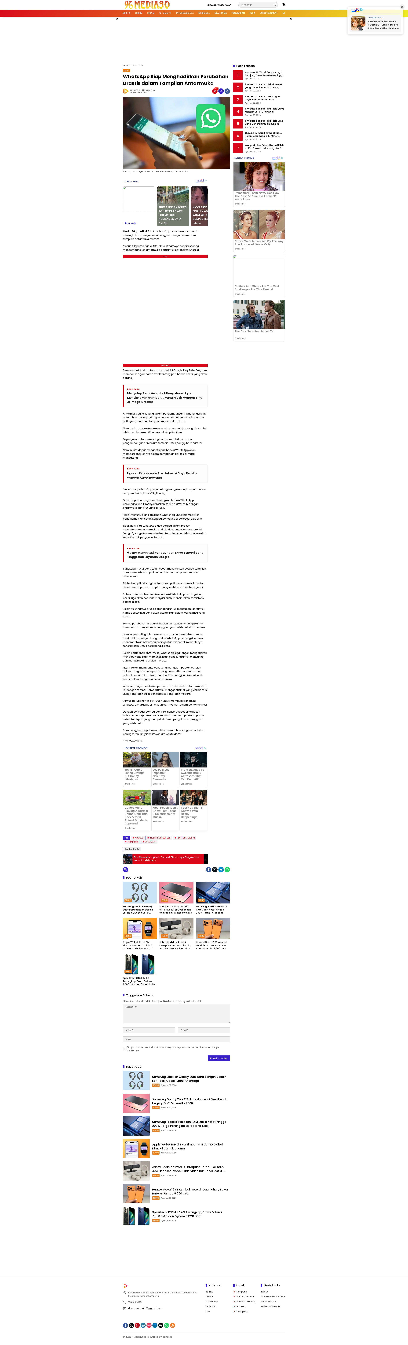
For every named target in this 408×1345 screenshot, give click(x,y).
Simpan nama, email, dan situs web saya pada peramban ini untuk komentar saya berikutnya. (173, 1049)
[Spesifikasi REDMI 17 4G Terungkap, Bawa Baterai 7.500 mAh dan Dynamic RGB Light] (140, 964)
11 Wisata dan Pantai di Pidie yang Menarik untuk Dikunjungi (264, 110)
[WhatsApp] (227, 869)
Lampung (242, 1291)
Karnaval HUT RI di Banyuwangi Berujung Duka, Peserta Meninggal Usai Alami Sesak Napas (264, 74)
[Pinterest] (137, 1325)
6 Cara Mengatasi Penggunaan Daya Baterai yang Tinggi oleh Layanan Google (165, 555)
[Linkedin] (154, 1325)
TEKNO (126, 70)
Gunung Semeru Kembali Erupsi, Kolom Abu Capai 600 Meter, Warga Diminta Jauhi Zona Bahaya (263, 135)
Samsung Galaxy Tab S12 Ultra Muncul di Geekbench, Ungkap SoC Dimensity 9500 (175, 909)
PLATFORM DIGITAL (186, 837)
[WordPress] (143, 1325)
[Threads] (160, 1325)
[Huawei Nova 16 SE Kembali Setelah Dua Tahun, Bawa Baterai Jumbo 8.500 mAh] (213, 928)
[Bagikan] (227, 91)
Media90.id (135, 90)
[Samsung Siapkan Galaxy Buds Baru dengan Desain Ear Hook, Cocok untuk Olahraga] (140, 892)
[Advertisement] (204, 40)
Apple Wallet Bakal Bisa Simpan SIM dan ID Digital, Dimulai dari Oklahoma (138, 945)
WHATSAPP (150, 841)
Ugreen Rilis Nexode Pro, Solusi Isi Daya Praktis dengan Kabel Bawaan (162, 475)
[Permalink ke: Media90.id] (126, 91)
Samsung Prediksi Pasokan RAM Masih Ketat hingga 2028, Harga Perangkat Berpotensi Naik (211, 909)
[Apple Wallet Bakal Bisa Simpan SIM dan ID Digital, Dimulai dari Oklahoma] (140, 928)
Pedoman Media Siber (273, 1296)
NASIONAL (211, 1306)
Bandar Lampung (246, 1301)
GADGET (241, 1306)
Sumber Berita (132, 848)
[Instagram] (149, 1325)
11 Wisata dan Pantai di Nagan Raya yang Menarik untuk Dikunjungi (262, 98)
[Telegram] (221, 869)
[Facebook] (208, 869)
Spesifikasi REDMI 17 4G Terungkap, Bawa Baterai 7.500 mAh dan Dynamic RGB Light (139, 981)
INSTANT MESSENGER (160, 837)
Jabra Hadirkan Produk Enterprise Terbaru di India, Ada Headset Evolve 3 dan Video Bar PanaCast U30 (175, 945)
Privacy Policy (268, 1301)
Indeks (264, 1291)
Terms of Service (270, 1306)
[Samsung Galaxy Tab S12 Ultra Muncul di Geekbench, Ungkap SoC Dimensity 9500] (176, 892)
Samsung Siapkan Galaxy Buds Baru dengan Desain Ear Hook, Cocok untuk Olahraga (138, 909)
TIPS (208, 1311)
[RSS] (172, 1325)
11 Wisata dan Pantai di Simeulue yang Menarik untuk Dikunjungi (263, 86)
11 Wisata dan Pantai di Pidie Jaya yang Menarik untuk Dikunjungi (264, 122)
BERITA (209, 1291)
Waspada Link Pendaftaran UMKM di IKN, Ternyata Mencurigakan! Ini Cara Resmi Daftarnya (264, 147)
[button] (275, 4)
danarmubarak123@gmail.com (145, 1308)
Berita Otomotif (245, 1296)
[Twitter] (215, 869)
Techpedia (132, 841)
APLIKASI (139, 837)
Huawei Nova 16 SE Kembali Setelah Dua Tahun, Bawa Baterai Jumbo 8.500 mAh (211, 945)
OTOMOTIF (212, 1301)
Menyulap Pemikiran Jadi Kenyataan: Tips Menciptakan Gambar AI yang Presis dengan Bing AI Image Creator (164, 397)
